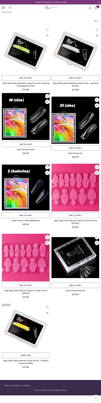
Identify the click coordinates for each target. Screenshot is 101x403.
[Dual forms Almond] (75, 257)
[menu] (3, 7)
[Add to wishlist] (47, 30)
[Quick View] (47, 35)
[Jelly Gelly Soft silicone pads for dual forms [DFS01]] (26, 257)
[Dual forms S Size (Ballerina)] (26, 187)
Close (99, 2)
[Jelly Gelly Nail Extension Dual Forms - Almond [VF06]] (75, 50)
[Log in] (90, 7)
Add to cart (25, 78)
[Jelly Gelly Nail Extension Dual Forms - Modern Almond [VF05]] (26, 327)
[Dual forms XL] (75, 120)
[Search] (10, 7)
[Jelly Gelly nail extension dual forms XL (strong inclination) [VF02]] (26, 50)
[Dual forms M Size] (26, 116)
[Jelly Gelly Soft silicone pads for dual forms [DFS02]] (75, 187)
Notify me (26, 355)
